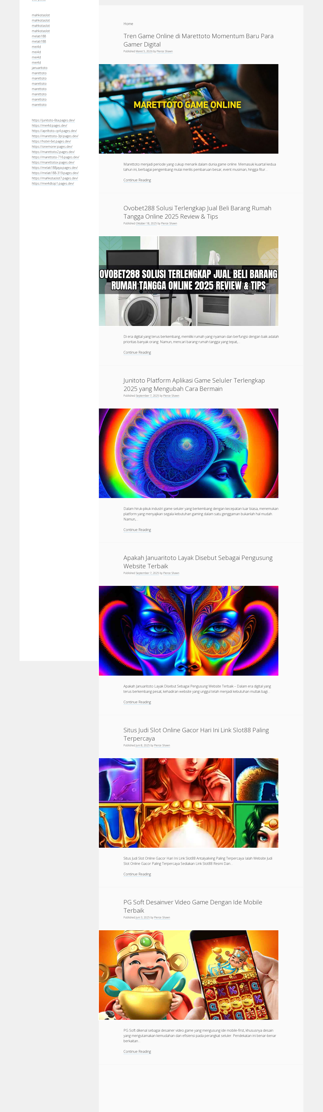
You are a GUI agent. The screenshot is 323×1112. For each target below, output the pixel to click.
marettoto (39, 73)
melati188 (39, 36)
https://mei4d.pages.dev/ (49, 125)
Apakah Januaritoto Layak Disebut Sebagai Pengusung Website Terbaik (198, 561)
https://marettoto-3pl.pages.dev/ (55, 136)
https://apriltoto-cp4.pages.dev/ (54, 131)
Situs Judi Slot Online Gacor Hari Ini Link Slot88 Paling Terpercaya (196, 734)
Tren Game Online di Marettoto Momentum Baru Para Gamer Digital (198, 40)
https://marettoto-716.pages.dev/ (55, 157)
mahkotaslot (41, 15)
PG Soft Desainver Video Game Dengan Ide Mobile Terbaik (192, 906)
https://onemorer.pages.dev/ (52, 146)
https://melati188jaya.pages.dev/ (55, 168)
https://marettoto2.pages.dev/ (53, 152)
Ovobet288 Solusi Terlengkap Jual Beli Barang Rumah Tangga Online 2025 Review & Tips (197, 212)
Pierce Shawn (165, 51)
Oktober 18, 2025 (146, 223)
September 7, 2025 (147, 396)
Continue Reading (137, 180)
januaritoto (39, 67)
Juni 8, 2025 (143, 745)
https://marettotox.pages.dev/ (53, 162)
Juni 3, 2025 (143, 917)
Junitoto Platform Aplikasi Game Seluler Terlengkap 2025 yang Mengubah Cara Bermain (194, 384)
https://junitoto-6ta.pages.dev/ (53, 120)
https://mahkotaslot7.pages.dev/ (55, 178)
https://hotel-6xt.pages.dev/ (51, 141)
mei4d (36, 46)
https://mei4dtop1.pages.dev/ (53, 183)
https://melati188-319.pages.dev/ (55, 173)
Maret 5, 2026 (144, 51)
